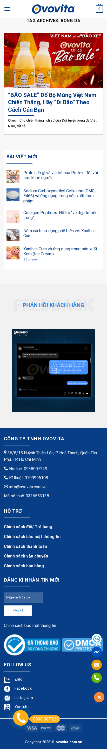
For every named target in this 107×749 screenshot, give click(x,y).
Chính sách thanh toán (25, 546)
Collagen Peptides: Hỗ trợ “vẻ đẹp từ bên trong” (60, 215)
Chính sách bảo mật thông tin (32, 536)
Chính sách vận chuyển (26, 556)
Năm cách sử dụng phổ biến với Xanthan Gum (59, 233)
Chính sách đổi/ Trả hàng (28, 526)
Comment (31, 259)
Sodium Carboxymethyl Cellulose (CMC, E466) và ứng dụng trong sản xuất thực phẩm (59, 195)
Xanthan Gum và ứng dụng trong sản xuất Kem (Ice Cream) (60, 251)
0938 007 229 (46, 719)
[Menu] (7, 9)
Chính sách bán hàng (24, 565)
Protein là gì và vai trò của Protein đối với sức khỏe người (60, 175)
